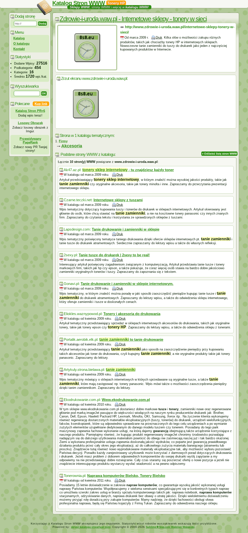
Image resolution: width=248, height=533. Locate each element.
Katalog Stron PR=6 (30, 111)
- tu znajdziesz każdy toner (128, 170)
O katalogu (21, 43)
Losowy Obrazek (30, 123)
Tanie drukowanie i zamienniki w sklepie (125, 229)
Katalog (19, 38)
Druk (159, 37)
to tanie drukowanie (131, 339)
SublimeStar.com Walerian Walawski (170, 526)
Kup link (41, 104)
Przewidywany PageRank (30, 140)
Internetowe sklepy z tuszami (118, 200)
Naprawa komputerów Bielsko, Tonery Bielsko (126, 476)
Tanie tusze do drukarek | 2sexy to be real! (114, 255)
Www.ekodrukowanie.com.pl (126, 400)
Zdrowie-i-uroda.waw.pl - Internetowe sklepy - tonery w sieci (133, 19)
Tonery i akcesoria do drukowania (131, 314)
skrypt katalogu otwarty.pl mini (90, 526)
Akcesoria (71, 145)
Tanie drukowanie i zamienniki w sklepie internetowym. (127, 284)
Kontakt (19, 49)
